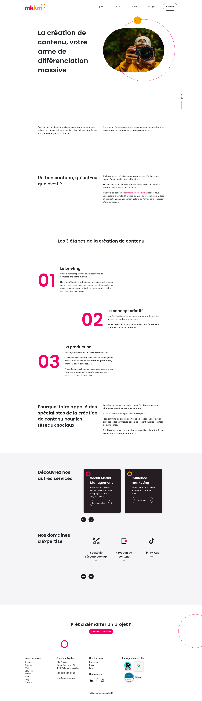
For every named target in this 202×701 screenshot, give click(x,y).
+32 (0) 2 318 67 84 (66, 673)
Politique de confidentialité (101, 693)
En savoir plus (98, 503)
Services (134, 6)
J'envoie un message (101, 631)
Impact (28, 673)
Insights (152, 6)
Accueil (28, 662)
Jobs (27, 676)
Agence (101, 6)
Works (118, 6)
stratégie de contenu (136, 193)
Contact (170, 6)
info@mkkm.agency (66, 678)
